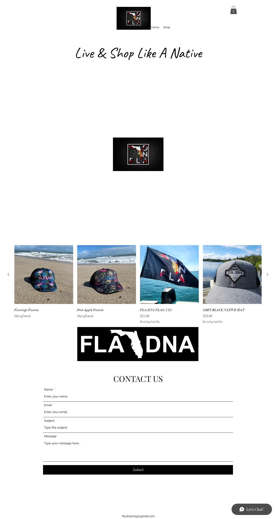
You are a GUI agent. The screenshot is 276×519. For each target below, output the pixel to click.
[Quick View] (43, 274)
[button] (233, 10)
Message (50, 436)
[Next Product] (267, 274)
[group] (138, 284)
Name (48, 389)
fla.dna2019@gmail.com (138, 516)
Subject (49, 420)
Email (48, 405)
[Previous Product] (8, 274)
